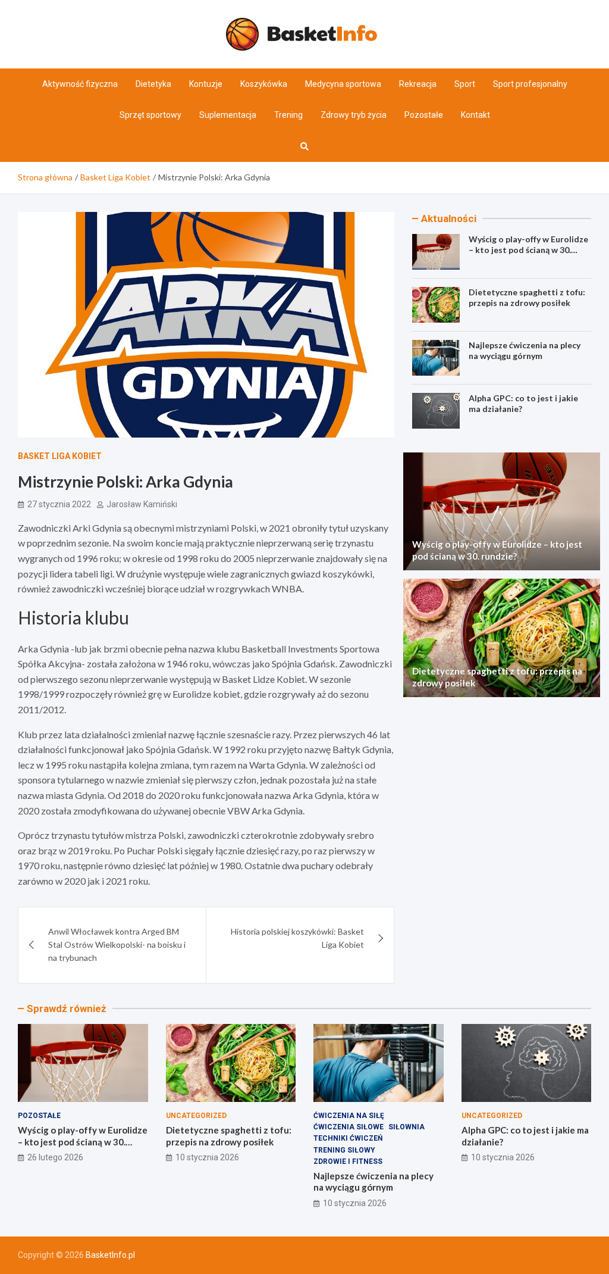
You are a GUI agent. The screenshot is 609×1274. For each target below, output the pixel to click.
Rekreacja (418, 84)
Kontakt (475, 115)
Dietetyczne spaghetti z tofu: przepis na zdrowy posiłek (527, 297)
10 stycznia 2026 (207, 1157)
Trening (288, 115)
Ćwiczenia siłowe (348, 1127)
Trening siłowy (344, 1150)
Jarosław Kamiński (141, 504)
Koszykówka (263, 84)
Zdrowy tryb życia (354, 115)
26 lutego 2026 (55, 1157)
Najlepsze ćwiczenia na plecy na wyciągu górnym (524, 350)
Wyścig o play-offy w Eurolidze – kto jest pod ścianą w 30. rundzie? (528, 250)
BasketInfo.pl (110, 1255)
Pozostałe (423, 115)
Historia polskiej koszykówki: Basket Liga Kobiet (297, 938)
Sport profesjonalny (530, 84)
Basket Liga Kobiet (60, 456)
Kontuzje (205, 84)
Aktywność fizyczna (80, 84)
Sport (464, 84)
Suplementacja (227, 115)
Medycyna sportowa (343, 84)
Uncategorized (196, 1115)
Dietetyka (153, 84)
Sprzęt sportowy (150, 115)
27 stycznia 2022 (59, 504)
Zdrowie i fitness (347, 1161)
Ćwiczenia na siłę (348, 1115)
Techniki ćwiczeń (347, 1138)
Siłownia (406, 1127)
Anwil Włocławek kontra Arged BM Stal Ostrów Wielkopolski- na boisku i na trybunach (117, 944)
